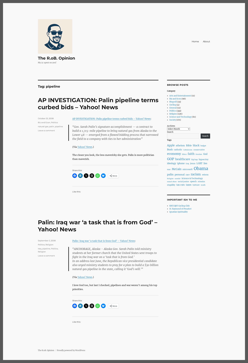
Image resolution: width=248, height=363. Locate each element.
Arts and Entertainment (180, 96)
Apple (171, 145)
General (173, 108)
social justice (183, 181)
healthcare (182, 159)
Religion (49, 244)
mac (169, 169)
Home (195, 41)
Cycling (172, 105)
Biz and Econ (44, 122)
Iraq (39, 248)
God (205, 154)
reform (205, 175)
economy (174, 154)
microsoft (188, 169)
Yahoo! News (85, 146)
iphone (181, 163)
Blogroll (173, 102)
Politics (54, 122)
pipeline (59, 126)
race (188, 175)
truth (203, 185)
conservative (199, 150)
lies (205, 163)
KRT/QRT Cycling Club (179, 206)
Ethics (184, 154)
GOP (170, 159)
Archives (171, 126)
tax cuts (180, 184)
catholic (178, 149)
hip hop (194, 160)
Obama (201, 168)
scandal (177, 179)
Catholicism (187, 150)
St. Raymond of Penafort (180, 209)
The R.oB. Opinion (56, 58)
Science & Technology (192, 178)
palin (51, 126)
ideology (171, 163)
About (206, 41)
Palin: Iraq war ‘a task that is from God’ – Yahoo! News (103, 240)
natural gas (43, 126)
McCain (176, 169)
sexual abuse (172, 182)
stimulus (201, 182)
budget (203, 146)
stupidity (171, 185)
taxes (188, 184)
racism (196, 174)
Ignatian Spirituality (178, 212)
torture (196, 185)
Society (172, 120)
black (196, 145)
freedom (199, 154)
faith (191, 154)
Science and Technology (180, 117)
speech (193, 181)
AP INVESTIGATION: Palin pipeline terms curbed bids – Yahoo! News (98, 104)
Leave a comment (46, 130)
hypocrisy (203, 159)
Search (170, 132)
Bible (189, 145)
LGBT (199, 163)
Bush (170, 149)
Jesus (192, 163)
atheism (180, 145)
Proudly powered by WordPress (71, 350)
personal (180, 174)
